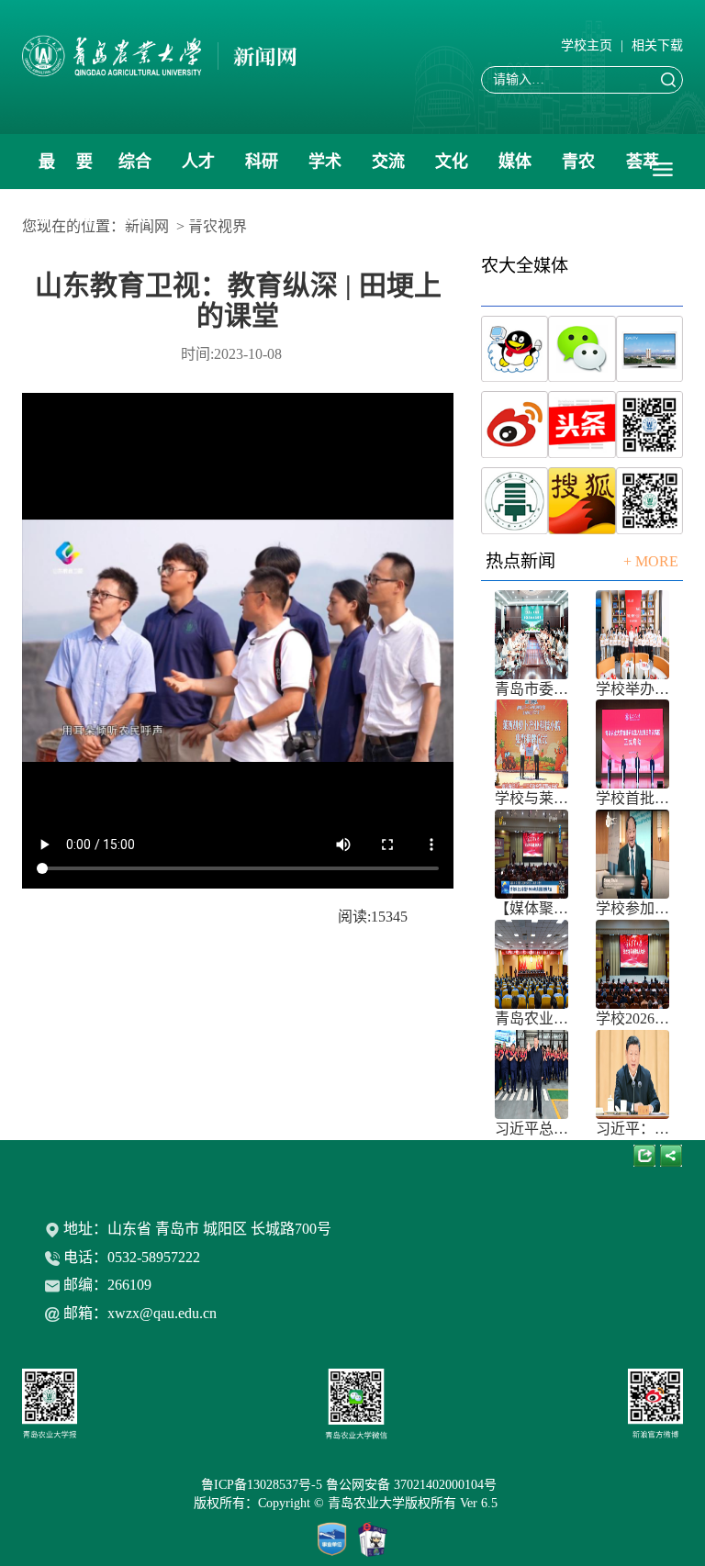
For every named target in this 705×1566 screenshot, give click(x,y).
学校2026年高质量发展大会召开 (632, 1018)
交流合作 (388, 170)
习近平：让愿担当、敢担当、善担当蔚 (632, 1128)
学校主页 (586, 45)
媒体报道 (515, 170)
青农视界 (578, 170)
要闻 (84, 170)
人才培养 (198, 170)
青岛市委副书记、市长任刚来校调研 (531, 689)
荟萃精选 (642, 170)
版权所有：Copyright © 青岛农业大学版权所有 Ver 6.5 (353, 1503)
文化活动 (451, 170)
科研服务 (261, 170)
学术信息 (324, 170)
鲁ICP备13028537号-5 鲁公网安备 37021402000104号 (352, 1485)
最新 (47, 170)
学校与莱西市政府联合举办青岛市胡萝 (531, 798)
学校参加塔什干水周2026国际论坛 (632, 908)
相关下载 (657, 45)
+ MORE (650, 561)
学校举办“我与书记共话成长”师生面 (632, 689)
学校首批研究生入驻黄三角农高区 (632, 798)
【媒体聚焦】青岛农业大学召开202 (531, 908)
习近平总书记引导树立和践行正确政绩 (531, 1128)
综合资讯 (134, 170)
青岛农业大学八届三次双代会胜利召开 (531, 1018)
